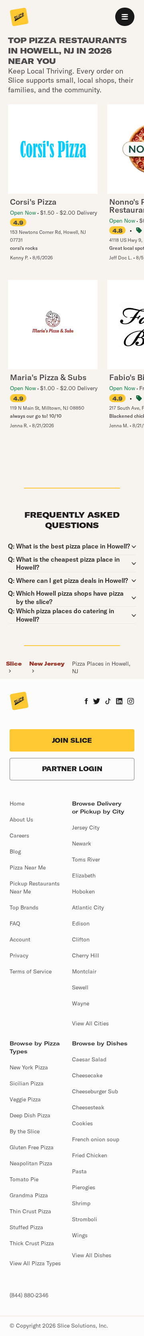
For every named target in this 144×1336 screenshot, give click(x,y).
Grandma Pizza (29, 1195)
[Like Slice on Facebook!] (86, 702)
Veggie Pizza (25, 1099)
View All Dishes (91, 1255)
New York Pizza (29, 1067)
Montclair (84, 971)
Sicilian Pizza (27, 1083)
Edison (81, 923)
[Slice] (19, 18)
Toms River (86, 859)
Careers (19, 835)
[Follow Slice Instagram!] (130, 702)
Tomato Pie (24, 1179)
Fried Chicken (89, 1155)
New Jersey (46, 663)
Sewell (80, 987)
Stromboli (84, 1219)
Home (17, 803)
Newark (81, 843)
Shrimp (81, 1203)
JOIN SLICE (72, 740)
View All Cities (90, 1023)
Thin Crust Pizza (30, 1211)
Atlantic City (88, 907)
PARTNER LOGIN (72, 769)
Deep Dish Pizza (30, 1115)
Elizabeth (84, 875)
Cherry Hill (85, 955)
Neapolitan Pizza (31, 1163)
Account (20, 939)
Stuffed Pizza (26, 1227)
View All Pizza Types (35, 1263)
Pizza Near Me (28, 867)
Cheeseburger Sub (95, 1091)
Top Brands (24, 907)
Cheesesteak (88, 1107)
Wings (80, 1235)
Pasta (79, 1171)
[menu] (124, 17)
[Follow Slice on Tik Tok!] (108, 702)
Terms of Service (31, 971)
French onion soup (95, 1139)
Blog (15, 851)
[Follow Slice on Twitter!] (96, 702)
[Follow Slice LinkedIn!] (119, 702)
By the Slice (25, 1131)
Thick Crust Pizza (32, 1243)
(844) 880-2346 (29, 1295)
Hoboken (83, 891)
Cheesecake (87, 1075)
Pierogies (83, 1187)
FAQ (15, 923)
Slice (14, 663)
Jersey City (86, 827)
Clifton (81, 939)
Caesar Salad (89, 1059)
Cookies (82, 1123)
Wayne (80, 1003)
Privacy (19, 955)
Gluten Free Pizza (32, 1147)
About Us (21, 819)
